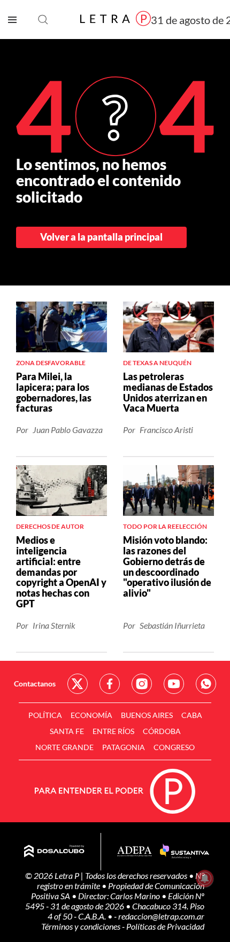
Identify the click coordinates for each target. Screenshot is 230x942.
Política (45, 715)
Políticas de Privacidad (165, 926)
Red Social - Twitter (77, 683)
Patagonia (123, 747)
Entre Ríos (113, 731)
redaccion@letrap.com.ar (161, 916)
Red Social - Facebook (109, 683)
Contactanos (35, 683)
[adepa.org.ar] (134, 851)
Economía (91, 715)
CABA (191, 715)
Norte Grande (64, 747)
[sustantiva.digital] (184, 852)
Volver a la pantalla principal (101, 237)
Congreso (174, 747)
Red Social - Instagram (141, 683)
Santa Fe (67, 731)
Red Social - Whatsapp (206, 683)
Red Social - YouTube (173, 683)
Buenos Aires (147, 715)
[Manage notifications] (204, 878)
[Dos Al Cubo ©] (54, 852)
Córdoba (162, 731)
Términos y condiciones (81, 926)
